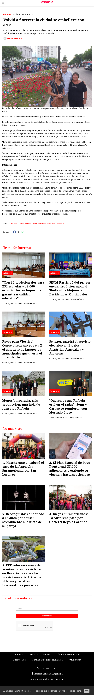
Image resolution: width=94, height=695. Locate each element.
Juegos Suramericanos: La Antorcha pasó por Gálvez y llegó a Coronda (68, 518)
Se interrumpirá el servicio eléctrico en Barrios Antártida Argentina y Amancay (70, 347)
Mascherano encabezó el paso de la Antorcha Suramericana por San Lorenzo (23, 468)
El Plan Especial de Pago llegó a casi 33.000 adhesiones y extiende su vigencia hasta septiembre (69, 468)
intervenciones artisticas (44, 223)
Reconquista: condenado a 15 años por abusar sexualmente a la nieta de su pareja (23, 520)
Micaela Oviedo (14, 38)
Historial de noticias (39, 654)
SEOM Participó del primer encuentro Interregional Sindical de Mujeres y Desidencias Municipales (70, 288)
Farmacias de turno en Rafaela (47, 659)
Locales (7, 14)
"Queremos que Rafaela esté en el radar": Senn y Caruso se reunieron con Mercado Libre (68, 406)
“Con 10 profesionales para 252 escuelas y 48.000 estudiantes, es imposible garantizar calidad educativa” (23, 290)
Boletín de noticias (17, 598)
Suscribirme (47, 615)
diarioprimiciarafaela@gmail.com (47, 678)
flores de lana (25, 223)
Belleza (14, 223)
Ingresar (76, 659)
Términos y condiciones (68, 654)
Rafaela (60, 223)
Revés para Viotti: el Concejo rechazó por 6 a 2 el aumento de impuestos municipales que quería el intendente (22, 349)
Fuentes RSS (19, 659)
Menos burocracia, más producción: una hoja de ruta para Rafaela (21, 404)
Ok (86, 690)
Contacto (18, 654)
